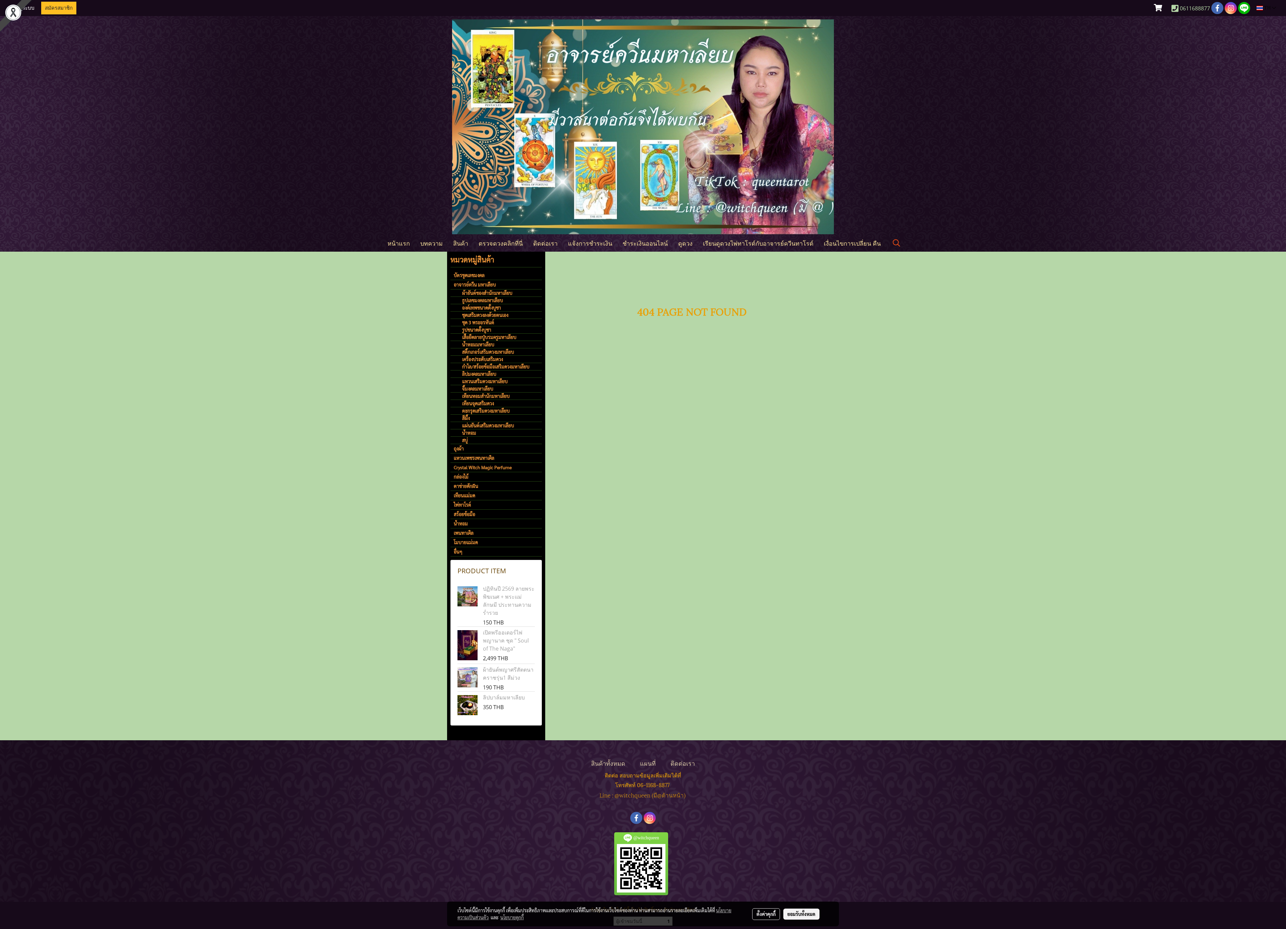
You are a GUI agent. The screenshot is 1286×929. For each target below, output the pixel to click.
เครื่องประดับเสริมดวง (482, 359)
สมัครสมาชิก (59, 8)
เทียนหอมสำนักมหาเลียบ (486, 396)
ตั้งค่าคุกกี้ (766, 914)
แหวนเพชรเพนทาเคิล (474, 458)
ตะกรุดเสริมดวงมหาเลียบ (486, 411)
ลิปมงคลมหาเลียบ (479, 374)
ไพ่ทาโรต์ (462, 505)
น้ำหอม (469, 433)
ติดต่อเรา (545, 242)
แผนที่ (648, 762)
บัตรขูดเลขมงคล (469, 275)
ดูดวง (685, 242)
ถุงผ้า (459, 448)
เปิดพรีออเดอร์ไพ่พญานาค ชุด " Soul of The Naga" (506, 640)
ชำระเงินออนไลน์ (645, 242)
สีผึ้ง (466, 418)
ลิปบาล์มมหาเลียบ (504, 697)
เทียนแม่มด (464, 495)
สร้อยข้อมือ (464, 514)
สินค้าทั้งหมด (608, 762)
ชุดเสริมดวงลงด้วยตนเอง (485, 315)
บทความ (431, 242)
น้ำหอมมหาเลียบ (478, 344)
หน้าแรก (398, 242)
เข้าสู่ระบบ (23, 8)
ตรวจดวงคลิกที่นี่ (501, 242)
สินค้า (460, 242)
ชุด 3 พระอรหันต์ (478, 322)
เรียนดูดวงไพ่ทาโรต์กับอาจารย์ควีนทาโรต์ (758, 242)
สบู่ (465, 440)
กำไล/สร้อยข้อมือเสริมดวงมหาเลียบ (495, 366)
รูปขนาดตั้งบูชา (476, 330)
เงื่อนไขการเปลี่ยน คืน (852, 242)
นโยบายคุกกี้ (512, 917)
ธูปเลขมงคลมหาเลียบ (482, 300)
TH (1267, 7)
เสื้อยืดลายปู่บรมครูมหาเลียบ (489, 337)
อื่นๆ (458, 551)
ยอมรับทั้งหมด (801, 914)
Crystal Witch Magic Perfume (483, 467)
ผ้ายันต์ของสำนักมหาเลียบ (487, 293)
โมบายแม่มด (466, 542)
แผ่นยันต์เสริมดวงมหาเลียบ (488, 425)
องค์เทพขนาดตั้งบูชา (481, 308)
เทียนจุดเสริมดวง (478, 403)
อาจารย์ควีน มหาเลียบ (475, 284)
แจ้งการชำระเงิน (590, 242)
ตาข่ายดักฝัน (466, 486)
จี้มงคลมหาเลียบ (477, 389)
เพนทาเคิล (464, 533)
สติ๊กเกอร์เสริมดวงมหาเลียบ (488, 352)
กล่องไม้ (461, 477)
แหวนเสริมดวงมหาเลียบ (485, 381)
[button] (896, 243)
